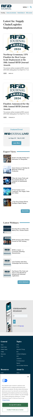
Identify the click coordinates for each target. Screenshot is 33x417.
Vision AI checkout (11, 12)
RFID (17, 344)
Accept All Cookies (15, 405)
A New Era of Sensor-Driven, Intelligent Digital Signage (20, 202)
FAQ (2, 356)
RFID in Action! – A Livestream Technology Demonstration (18, 251)
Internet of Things (20, 349)
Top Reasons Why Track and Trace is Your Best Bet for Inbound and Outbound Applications (20, 273)
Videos (2, 351)
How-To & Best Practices (22, 365)
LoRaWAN (18, 358)
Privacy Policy (6, 400)
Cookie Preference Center (15, 409)
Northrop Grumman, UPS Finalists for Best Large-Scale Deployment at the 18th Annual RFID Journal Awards (16, 60)
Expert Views (4, 347)
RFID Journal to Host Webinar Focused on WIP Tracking (20, 240)
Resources (3, 354)
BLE (17, 351)
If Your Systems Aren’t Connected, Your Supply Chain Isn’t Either (20, 191)
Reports (18, 363)
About (17, 372)
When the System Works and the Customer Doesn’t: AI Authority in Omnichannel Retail (20, 180)
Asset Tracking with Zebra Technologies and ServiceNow (20, 262)
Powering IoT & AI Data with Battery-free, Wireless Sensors (20, 229)
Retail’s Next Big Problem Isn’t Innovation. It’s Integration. (20, 158)
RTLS (17, 347)
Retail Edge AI (21, 12)
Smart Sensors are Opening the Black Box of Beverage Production (20, 169)
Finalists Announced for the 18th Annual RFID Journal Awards (16, 106)
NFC (17, 356)
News (5, 73)
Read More (25, 211)
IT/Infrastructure (20, 361)
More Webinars (24, 282)
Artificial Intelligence (21, 354)
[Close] (28, 377)
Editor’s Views (4, 349)
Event (2, 372)
